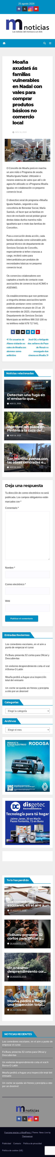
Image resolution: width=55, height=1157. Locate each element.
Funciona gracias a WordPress (17, 1132)
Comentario (12, 508)
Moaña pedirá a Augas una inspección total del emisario (26, 1004)
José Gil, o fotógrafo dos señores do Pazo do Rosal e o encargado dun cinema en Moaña (38, 347)
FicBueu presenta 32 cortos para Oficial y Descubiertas (25, 938)
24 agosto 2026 (18, 944)
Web (7, 601)
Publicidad (6, 1143)
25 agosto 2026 (18, 910)
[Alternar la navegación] (50, 43)
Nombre (10, 567)
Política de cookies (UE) (12, 1150)
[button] (44, 43)
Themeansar (27, 1136)
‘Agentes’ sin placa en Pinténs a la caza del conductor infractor (25, 430)
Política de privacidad (32, 1143)
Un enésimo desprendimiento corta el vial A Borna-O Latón (27, 971)
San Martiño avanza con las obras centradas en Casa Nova (27, 462)
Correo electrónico (15, 584)
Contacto (17, 1143)
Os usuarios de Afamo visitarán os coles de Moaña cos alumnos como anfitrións (16, 347)
